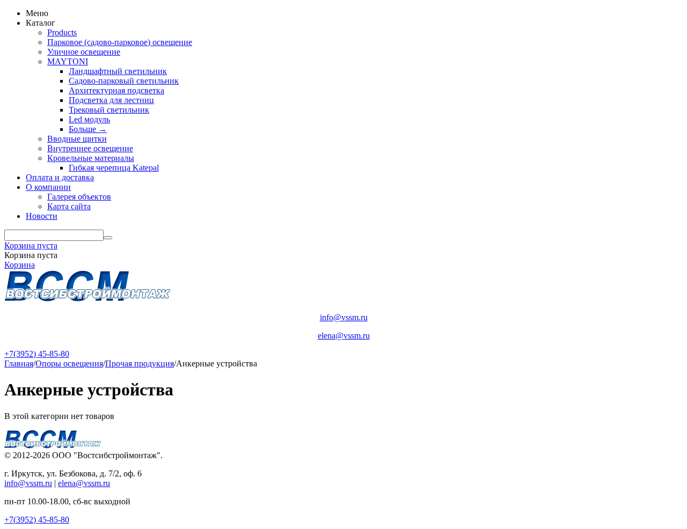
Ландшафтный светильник (118, 71)
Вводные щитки (77, 138)
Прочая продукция (139, 363)
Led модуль (89, 119)
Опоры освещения (69, 363)
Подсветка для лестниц (111, 100)
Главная (18, 363)
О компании (48, 187)
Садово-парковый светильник (124, 80)
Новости (41, 216)
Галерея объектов (79, 196)
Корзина (19, 264)
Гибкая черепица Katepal (114, 167)
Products (62, 32)
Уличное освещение (83, 51)
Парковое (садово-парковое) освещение (119, 42)
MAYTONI (67, 61)
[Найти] (108, 237)
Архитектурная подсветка (116, 90)
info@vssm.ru (344, 317)
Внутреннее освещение (90, 148)
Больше (88, 129)
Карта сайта (69, 206)
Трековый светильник (109, 109)
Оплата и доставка (60, 177)
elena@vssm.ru (344, 335)
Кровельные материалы (90, 158)
